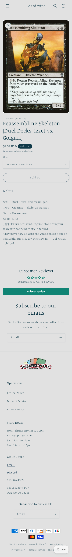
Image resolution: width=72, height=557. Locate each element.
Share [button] (9, 190)
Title (5, 157)
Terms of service (37, 550)
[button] (7, 6)
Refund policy (57, 544)
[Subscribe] (61, 337)
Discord (12, 472)
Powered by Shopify (36, 544)
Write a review (36, 291)
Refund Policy (15, 392)
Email (11, 464)
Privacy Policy (15, 409)
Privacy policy (18, 550)
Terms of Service (17, 401)
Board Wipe (21, 544)
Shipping (7, 151)
